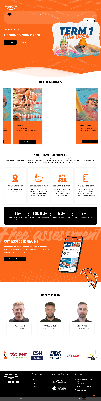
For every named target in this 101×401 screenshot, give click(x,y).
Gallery (56, 14)
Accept (84, 398)
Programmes (16, 14)
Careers (35, 380)
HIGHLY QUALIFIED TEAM (62, 186)
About (44, 14)
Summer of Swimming (70, 14)
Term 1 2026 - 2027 (82, 14)
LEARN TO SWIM (77, 125)
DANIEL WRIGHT (50, 326)
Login (60, 14)
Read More (18, 142)
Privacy (35, 383)
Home (9, 14)
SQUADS (11, 125)
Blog (39, 14)
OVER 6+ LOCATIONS (15, 186)
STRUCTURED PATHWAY (39, 186)
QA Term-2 (36, 386)
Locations (24, 14)
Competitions (33, 14)
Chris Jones (82, 326)
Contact (49, 14)
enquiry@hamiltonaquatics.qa (84, 386)
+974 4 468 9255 (80, 383)
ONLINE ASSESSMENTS (85, 186)
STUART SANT (19, 326)
